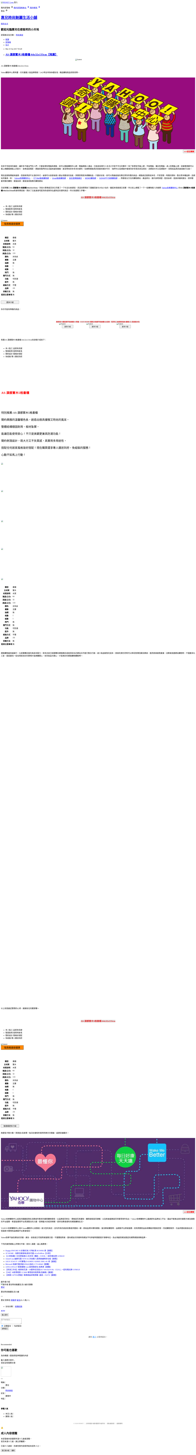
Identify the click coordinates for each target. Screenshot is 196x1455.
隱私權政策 (110, 1423)
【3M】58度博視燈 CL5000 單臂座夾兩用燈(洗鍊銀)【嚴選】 (29, 1272)
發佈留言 (5, 1329)
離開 (13, 1450)
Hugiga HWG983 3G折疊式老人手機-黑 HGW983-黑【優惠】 (29, 1251)
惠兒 (3, 1287)
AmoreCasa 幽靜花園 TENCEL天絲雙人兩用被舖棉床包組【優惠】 (31, 1259)
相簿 (7, 40)
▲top (3, 1310)
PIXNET (81, 1423)
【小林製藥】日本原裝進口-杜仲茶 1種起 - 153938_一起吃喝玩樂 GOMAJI (34, 1256)
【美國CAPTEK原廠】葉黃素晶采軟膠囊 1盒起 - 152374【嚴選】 (31, 1275)
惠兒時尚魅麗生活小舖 (19, 18)
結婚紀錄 (18, 1306)
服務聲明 (119, 1423)
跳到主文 (4, 24)
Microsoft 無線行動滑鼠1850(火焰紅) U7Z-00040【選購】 (27, 1264)
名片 (7, 45)
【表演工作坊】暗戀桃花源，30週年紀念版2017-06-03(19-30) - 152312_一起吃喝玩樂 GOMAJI (42, 1270)
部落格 (8, 42)
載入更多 (5, 1315)
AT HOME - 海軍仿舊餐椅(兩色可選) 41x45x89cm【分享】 (28, 1253)
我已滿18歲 (5, 1450)
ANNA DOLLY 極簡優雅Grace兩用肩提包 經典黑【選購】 (28, 1267)
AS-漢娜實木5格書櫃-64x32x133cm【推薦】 (31, 54)
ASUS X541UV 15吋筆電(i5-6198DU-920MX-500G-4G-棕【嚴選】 (31, 1261)
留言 (18, 1300)
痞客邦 (13, 1300)
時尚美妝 (19, 35)
